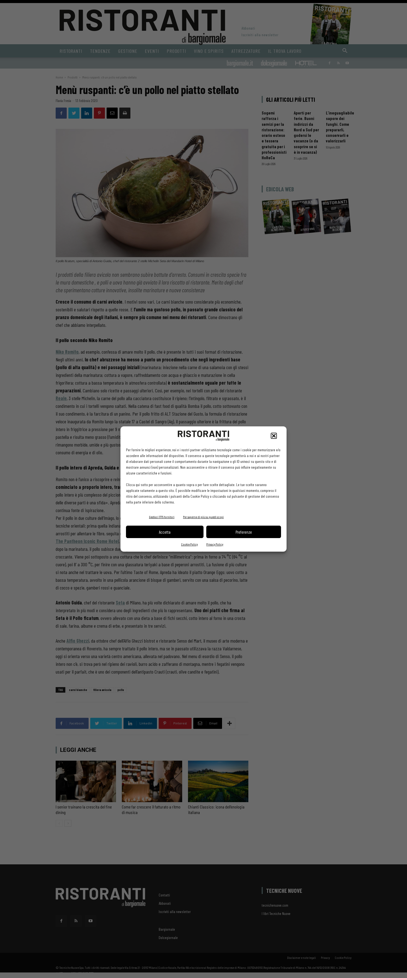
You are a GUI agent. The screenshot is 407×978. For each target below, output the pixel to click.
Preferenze (244, 532)
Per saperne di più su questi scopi (203, 517)
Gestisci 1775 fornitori (161, 517)
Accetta (165, 532)
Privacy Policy (214, 544)
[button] (274, 436)
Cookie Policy (189, 544)
